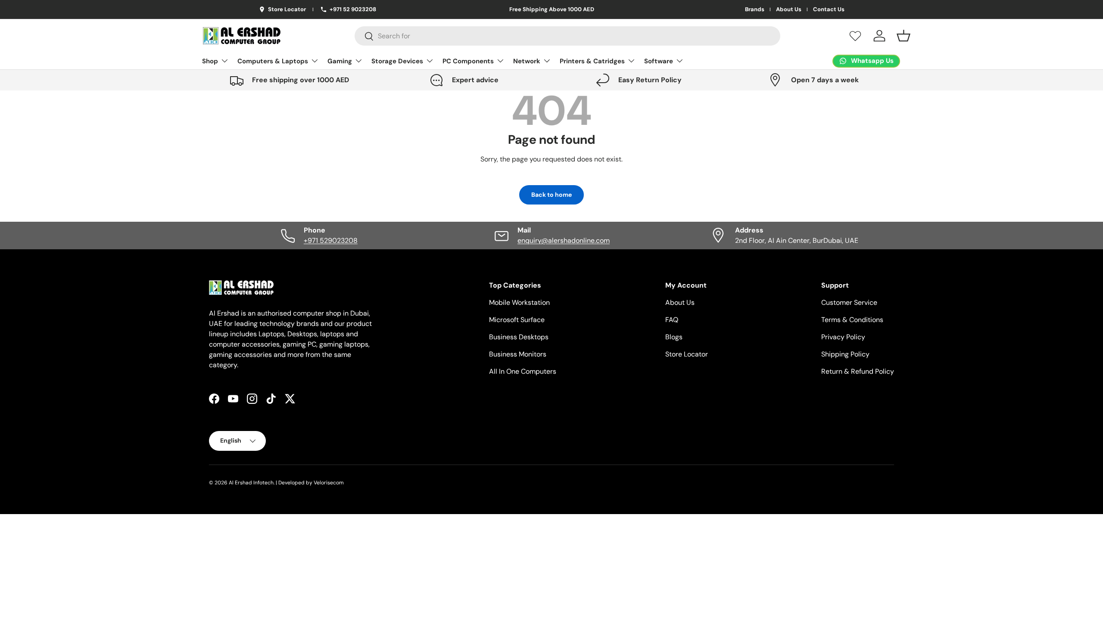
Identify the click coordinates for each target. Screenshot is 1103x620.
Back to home (551, 194)
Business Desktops (518, 336)
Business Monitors (517, 354)
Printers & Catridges (592, 61)
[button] (903, 35)
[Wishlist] (855, 36)
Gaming (339, 61)
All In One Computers (522, 371)
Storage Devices (397, 61)
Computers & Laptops (272, 61)
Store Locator (686, 354)
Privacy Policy (843, 336)
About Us (788, 9)
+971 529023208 (331, 240)
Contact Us (828, 9)
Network (526, 61)
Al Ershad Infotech (251, 482)
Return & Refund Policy (857, 371)
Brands (754, 9)
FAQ (671, 319)
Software (658, 61)
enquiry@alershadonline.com (563, 240)
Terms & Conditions (852, 319)
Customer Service (849, 302)
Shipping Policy (845, 354)
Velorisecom (329, 482)
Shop (210, 61)
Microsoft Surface (517, 319)
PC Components (468, 61)
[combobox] (568, 36)
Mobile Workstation (519, 302)
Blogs (673, 336)
